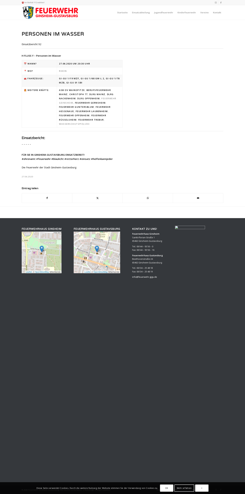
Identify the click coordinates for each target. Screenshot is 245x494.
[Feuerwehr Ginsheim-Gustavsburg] (51, 12)
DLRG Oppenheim (88, 98)
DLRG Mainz (97, 94)
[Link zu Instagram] (215, 2)
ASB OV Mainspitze (72, 90)
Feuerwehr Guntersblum (76, 106)
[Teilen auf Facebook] (47, 198)
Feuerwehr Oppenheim (74, 115)
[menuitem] (122, 12)
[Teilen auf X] (97, 198)
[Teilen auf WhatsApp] (148, 198)
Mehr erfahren (184, 488)
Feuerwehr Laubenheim (92, 111)
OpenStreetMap (42, 271)
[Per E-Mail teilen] (198, 198)
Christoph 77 (78, 94)
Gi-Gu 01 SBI (74, 82)
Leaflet (29, 271)
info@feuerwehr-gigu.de (144, 276)
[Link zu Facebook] (220, 2)
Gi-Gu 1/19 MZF (69, 78)
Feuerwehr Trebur (91, 119)
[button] (42, 249)
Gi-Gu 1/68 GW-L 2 (92, 78)
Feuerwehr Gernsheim (90, 102)
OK (166, 488)
